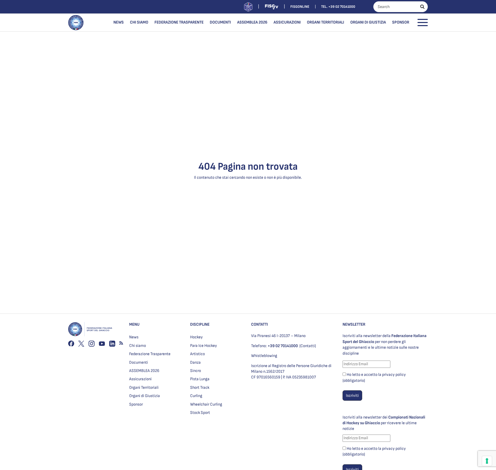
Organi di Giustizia (368, 22)
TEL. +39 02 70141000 (338, 6)
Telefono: (274, 346)
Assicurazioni (287, 22)
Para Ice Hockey (203, 345)
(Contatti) (307, 346)
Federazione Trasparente (179, 22)
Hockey (196, 337)
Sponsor (400, 22)
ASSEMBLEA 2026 (252, 22)
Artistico (197, 354)
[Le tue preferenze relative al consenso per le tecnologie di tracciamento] (487, 461)
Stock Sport (200, 412)
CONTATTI (259, 324)
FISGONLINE (299, 6)
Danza (195, 362)
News (118, 22)
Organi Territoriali (325, 22)
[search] (422, 7)
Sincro (195, 370)
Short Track (199, 387)
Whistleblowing (264, 355)
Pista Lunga (200, 379)
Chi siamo (139, 22)
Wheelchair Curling (206, 404)
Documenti (220, 22)
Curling (196, 395)
